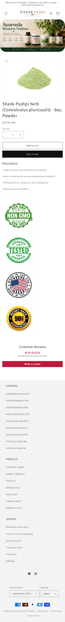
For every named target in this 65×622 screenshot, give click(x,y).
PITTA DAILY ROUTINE (16, 441)
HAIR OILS (11, 481)
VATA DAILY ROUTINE (16, 448)
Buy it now (32, 154)
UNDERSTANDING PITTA (17, 400)
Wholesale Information (17, 527)
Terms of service (34, 616)
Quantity (6, 129)
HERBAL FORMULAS (15, 474)
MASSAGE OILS (13, 487)
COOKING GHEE (13, 501)
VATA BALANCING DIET (17, 428)
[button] (6, 13)
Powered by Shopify (27, 611)
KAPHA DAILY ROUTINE (17, 434)
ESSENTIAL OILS (13, 508)
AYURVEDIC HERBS (15, 467)
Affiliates (10, 561)
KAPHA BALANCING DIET (18, 414)
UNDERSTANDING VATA (17, 407)
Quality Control (13, 540)
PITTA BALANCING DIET (17, 421)
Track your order (14, 547)
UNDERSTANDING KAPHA (18, 394)
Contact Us (11, 554)
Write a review (32, 364)
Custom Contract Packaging (19, 534)
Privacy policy (56, 611)
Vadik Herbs (14, 611)
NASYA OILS (11, 494)
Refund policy (42, 611)
